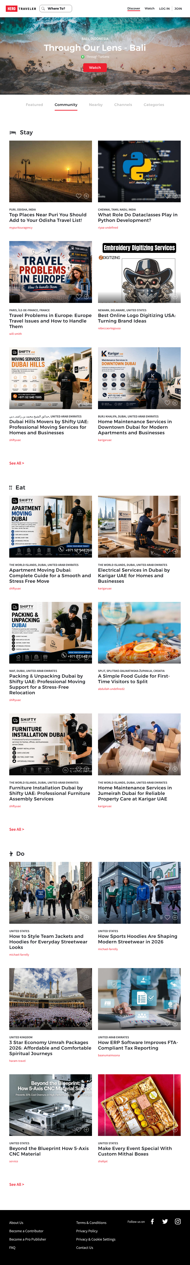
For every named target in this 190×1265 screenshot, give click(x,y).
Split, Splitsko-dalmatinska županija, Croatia (131, 671)
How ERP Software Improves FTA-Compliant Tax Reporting (138, 1045)
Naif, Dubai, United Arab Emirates (33, 671)
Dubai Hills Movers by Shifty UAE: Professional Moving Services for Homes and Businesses (49, 427)
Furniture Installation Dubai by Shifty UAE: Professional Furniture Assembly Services (49, 793)
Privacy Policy (87, 1231)
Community (66, 105)
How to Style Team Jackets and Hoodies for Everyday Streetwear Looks (48, 942)
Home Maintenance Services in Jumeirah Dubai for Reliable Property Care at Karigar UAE (135, 793)
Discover (133, 8)
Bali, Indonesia (95, 38)
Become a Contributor (26, 1231)
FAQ (12, 1247)
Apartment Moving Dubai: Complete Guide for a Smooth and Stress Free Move (50, 576)
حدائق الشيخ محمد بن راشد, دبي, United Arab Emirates (45, 416)
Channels (123, 105)
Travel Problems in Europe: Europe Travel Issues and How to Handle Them (50, 321)
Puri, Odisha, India (22, 209)
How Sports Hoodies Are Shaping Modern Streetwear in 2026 (137, 939)
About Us (16, 1222)
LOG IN (164, 8)
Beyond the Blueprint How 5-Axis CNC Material (49, 1151)
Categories (154, 105)
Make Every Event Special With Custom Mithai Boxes (135, 1151)
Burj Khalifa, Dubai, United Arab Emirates (128, 416)
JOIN (178, 8)
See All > (16, 463)
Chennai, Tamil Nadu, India (117, 209)
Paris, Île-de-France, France (29, 310)
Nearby (96, 105)
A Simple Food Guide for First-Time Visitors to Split (134, 679)
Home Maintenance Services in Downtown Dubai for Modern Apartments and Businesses (135, 427)
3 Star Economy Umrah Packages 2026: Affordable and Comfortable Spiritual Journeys (50, 1048)
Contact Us (84, 1247)
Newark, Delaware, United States (122, 310)
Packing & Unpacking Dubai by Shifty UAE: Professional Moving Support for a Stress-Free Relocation (47, 684)
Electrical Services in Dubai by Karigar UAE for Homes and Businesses (134, 576)
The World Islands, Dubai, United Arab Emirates (44, 565)
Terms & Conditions (91, 1222)
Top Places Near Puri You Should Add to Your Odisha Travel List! (48, 217)
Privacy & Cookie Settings (95, 1239)
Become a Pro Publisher (27, 1239)
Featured (34, 105)
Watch (150, 8)
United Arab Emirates (113, 1037)
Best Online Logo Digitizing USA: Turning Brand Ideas (137, 318)
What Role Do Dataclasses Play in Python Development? (138, 217)
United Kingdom (20, 1037)
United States (19, 931)
